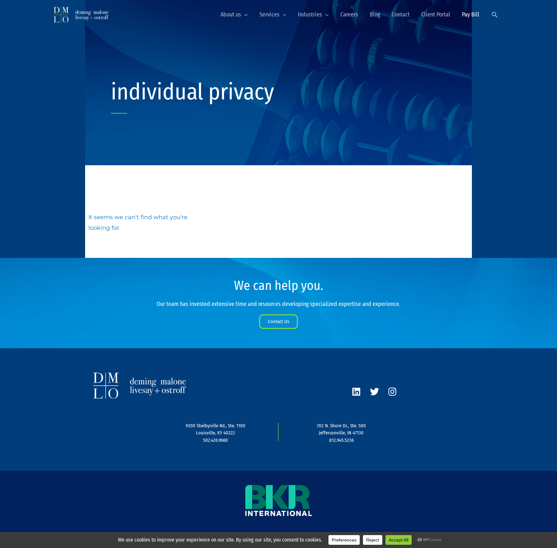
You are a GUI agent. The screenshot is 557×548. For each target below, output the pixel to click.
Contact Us (278, 321)
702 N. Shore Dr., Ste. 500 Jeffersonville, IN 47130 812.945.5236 (341, 433)
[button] (494, 14)
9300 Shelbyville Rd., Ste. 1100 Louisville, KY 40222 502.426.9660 (215, 433)
